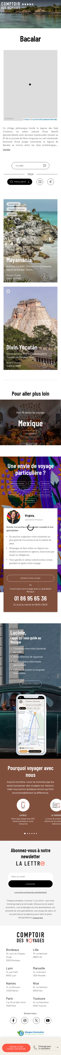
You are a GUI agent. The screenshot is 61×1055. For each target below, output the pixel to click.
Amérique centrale (17, 483)
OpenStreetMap (37, 119)
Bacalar (46, 489)
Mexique (30, 419)
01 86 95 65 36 (30, 598)
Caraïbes (13, 489)
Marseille (39, 968)
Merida (27, 495)
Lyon (9, 968)
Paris (9, 998)
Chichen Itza (14, 495)
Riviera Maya (30, 500)
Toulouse (39, 998)
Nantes (11, 983)
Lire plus (6, 149)
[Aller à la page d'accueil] (10, 5)
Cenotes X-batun (30, 489)
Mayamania (19, 259)
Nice (36, 983)
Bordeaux (12, 949)
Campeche (46, 483)
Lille (36, 949)
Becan (32, 483)
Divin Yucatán (21, 347)
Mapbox (27, 119)
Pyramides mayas (43, 495)
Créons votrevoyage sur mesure (16, 1048)
